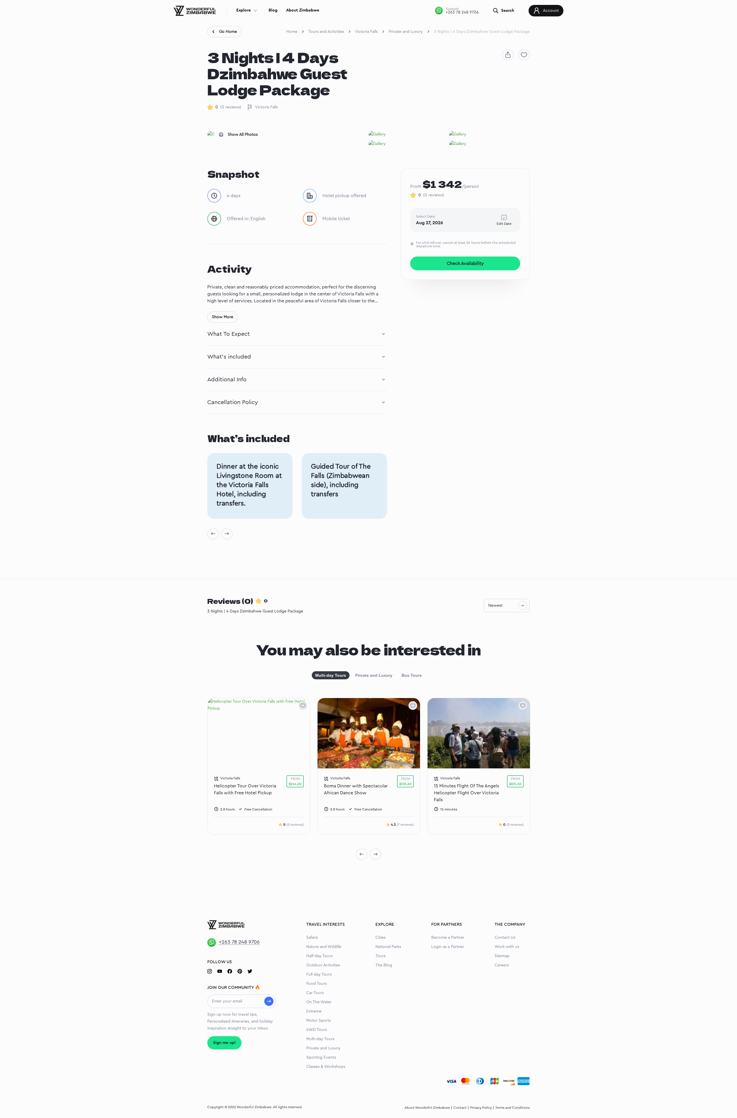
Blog (273, 10)
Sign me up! (224, 1043)
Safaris (312, 938)
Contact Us (505, 938)
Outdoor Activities (323, 965)
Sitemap (502, 956)
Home (291, 32)
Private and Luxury (406, 32)
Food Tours (316, 984)
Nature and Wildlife (323, 947)
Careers (502, 965)
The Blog (383, 965)
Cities (380, 938)
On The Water (319, 1002)
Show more (222, 317)
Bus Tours (412, 675)
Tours (380, 956)
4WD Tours (316, 1030)
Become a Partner (447, 938)
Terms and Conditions (512, 1107)
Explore (243, 10)
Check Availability (465, 263)
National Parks (388, 947)
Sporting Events (321, 1057)
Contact (460, 1107)
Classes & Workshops (325, 1067)
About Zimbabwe (302, 10)
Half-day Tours (319, 956)
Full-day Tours (319, 974)
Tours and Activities (326, 32)
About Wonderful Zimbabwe (427, 1107)
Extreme (314, 1011)
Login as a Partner (447, 947)
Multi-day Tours (330, 675)
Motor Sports (318, 1021)
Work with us (507, 947)
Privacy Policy (481, 1107)
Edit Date (504, 223)
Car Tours (315, 993)
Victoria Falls (366, 32)
